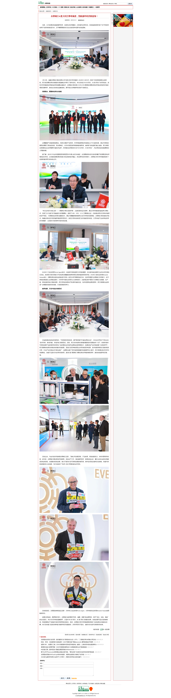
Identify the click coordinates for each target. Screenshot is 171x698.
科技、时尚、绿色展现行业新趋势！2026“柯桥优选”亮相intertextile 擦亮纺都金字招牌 (67, 642)
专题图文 (91, 7)
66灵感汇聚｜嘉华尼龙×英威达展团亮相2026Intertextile (57, 649)
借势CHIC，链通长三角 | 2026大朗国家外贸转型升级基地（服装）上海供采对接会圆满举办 (69, 644)
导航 (115, 3)
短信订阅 (106, 634)
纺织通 (78, 634)
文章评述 (48, 7)
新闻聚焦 (42, 7)
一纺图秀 (97, 7)
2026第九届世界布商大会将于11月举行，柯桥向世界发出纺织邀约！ (62, 657)
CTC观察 (60, 7)
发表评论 (91, 634)
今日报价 (54, 7)
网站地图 (102, 683)
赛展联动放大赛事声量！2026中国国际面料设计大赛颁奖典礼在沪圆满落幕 (64, 647)
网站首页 (111, 3)
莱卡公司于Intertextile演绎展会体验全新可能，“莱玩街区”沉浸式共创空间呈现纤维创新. (67, 652)
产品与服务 (91, 683)
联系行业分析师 (70, 634)
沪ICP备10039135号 (91, 695)
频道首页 (105, 3)
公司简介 (73, 683)
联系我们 (79, 683)
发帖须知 (74, 678)
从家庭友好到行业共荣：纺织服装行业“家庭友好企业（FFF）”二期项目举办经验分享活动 (68, 639)
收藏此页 (84, 634)
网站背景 (68, 683)
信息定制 (98, 634)
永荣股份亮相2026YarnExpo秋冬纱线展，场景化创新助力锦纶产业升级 (62, 654)
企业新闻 (79, 7)
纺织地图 (85, 7)
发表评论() (81, 20)
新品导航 (73, 7)
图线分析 (66, 7)
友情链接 (85, 683)
